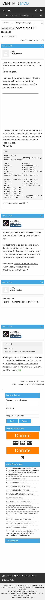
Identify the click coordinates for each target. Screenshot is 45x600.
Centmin (15, 3)
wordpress (11, 36)
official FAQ (17, 475)
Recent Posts (24, 16)
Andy (12, 51)
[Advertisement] (21, 110)
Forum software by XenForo (12, 593)
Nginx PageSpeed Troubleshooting (19, 505)
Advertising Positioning (16, 591)
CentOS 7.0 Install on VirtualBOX (18, 519)
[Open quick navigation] (42, 23)
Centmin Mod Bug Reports (16, 482)
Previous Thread (27, 40)
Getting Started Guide (14, 498)
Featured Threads (10, 16)
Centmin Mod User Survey (16, 478)
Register (25, 421)
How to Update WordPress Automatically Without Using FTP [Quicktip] (20, 266)
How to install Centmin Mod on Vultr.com (22, 509)
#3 (42, 282)
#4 (42, 326)
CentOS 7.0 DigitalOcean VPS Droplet (20, 523)
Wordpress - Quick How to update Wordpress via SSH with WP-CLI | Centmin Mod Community (22, 366)
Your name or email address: (17, 400)
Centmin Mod (11, 468)
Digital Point (32, 591)
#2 (42, 215)
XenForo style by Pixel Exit (33, 593)
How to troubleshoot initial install (18, 502)
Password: (10, 408)
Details (22, 589)
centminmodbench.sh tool (16, 527)
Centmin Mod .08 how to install (18, 486)
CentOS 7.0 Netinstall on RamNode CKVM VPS (22, 514)
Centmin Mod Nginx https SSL (17, 490)
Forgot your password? (15, 416)
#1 (42, 46)
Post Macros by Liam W (22, 595)
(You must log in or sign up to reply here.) (28, 384)
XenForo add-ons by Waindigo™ (22, 597)
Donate (22, 435)
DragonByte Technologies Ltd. (32, 587)
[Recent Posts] (9, 10)
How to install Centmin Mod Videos (19, 494)
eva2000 (14, 221)
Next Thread (39, 40)
